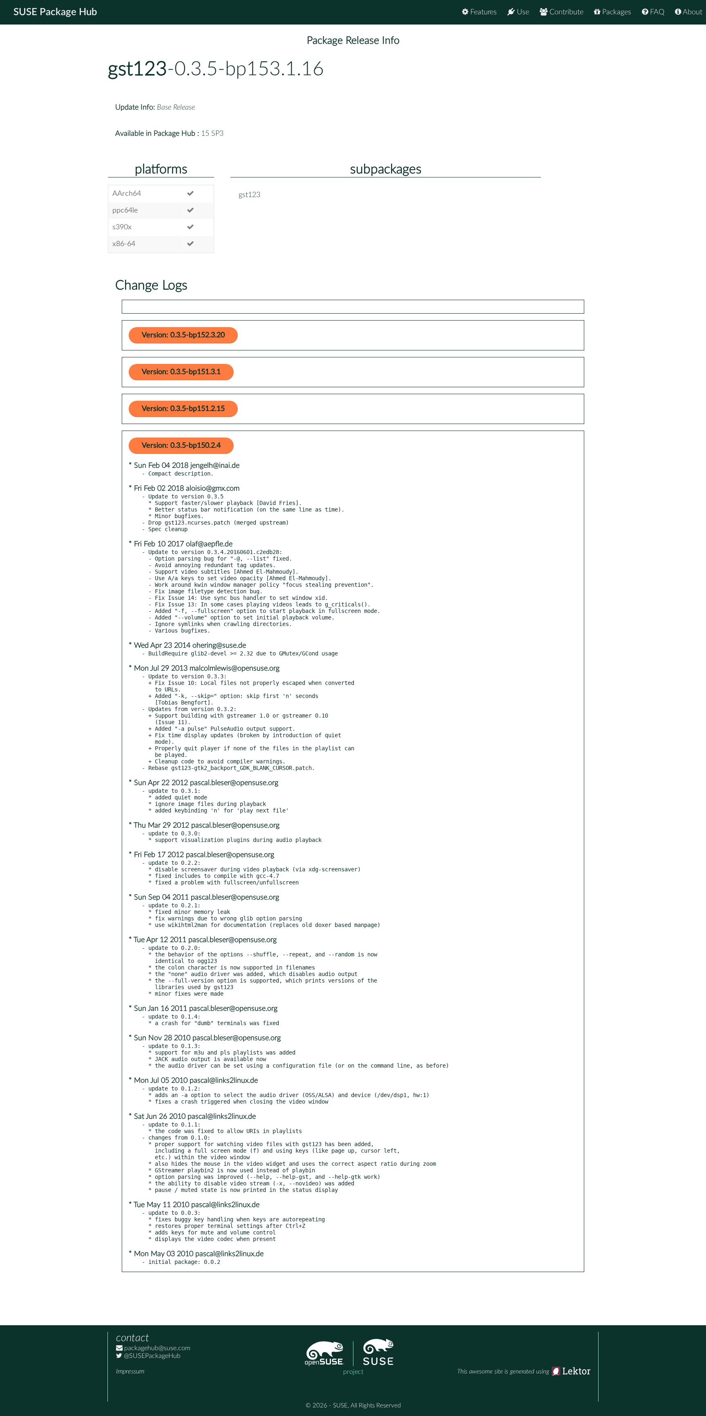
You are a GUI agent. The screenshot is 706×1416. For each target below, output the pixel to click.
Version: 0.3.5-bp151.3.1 (181, 372)
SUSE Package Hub (55, 12)
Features (482, 12)
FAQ (656, 12)
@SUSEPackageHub (151, 1356)
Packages (615, 12)
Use (522, 12)
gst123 (137, 69)
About (691, 12)
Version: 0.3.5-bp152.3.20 (183, 335)
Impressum (130, 1371)
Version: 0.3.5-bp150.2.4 (181, 445)
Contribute (565, 12)
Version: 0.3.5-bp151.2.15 (183, 409)
